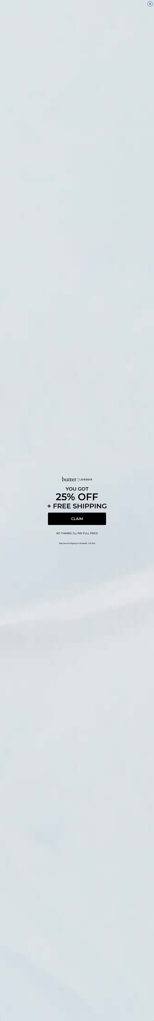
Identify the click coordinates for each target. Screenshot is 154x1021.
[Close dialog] (150, 3)
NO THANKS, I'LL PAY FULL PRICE (77, 533)
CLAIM (77, 519)
